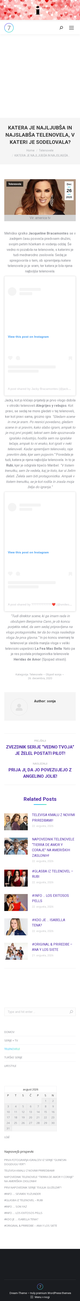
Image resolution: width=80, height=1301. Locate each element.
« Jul (6, 1137)
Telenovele (14, 184)
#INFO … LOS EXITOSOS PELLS (50, 898)
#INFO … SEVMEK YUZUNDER (22, 1194)
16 (52, 1112)
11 (15, 1112)
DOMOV (9, 1032)
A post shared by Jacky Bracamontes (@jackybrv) (41, 388)
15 (45, 1112)
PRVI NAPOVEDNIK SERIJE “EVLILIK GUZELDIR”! (32, 1187)
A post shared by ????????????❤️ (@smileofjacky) (43, 604)
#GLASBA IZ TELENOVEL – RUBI (52, 874)
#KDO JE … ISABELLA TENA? (48, 923)
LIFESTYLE (10, 1066)
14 (37, 1112)
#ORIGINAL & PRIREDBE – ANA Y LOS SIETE (52, 947)
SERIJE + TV (11, 1040)
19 (23, 1117)
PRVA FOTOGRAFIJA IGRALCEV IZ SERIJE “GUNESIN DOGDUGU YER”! (35, 1162)
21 (37, 1117)
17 (8, 1117)
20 (30, 1117)
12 (23, 1112)
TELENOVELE (12, 1049)
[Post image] (16, 821)
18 (15, 1117)
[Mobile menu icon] (71, 28)
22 (45, 1117)
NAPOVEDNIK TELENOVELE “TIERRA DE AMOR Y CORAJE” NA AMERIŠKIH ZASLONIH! (53, 847)
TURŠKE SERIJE (13, 1057)
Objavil (53, 674)
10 (8, 1112)
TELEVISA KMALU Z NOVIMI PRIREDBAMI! (53, 817)
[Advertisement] (40, 76)
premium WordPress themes (53, 1293)
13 (30, 1112)
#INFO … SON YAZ (15, 1206)
